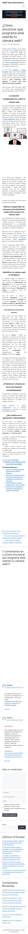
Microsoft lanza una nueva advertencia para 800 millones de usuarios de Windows (14, 909)
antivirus (16, 409)
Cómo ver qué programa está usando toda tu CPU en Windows (15, 471)
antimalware (6, 409)
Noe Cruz (5, 914)
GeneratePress (15, 931)
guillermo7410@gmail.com (12, 703)
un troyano (14, 51)
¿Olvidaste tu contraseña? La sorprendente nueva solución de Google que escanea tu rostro (12, 857)
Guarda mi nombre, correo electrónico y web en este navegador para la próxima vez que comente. (14, 807)
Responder (7, 709)
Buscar (4, 824)
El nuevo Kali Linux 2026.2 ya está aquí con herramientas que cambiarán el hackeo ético (14, 872)
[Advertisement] (14, 160)
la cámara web (14, 62)
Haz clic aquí (14, 13)
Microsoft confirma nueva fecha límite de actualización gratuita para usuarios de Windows (13, 892)
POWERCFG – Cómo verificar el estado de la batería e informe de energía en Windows (12, 900)
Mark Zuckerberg (9, 119)
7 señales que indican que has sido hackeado (14, 463)
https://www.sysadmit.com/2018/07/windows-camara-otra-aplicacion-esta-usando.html (14, 755)
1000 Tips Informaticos (13, 3)
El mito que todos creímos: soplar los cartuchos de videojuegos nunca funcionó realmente (13, 843)
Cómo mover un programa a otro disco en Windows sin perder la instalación (14, 488)
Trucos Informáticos (10, 531)
